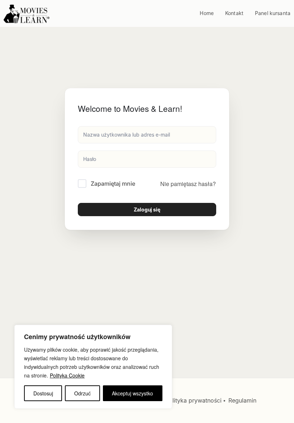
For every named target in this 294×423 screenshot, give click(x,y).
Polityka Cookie (67, 375)
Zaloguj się (147, 209)
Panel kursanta (272, 13)
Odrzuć (82, 393)
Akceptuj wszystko (132, 393)
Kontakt (234, 13)
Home (207, 13)
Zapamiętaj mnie (113, 183)
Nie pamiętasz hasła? (188, 184)
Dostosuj (43, 393)
